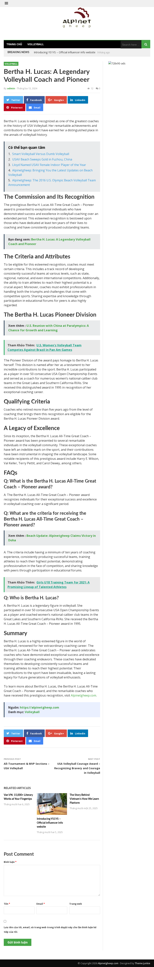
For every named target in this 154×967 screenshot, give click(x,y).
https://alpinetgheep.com (39, 707)
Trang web (75, 903)
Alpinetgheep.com (83, 695)
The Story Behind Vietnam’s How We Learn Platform (65, 52)
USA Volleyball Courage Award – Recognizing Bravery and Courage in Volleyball (77, 768)
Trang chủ (14, 44)
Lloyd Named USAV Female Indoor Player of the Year (49, 165)
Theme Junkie (142, 963)
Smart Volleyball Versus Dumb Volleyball (40, 154)
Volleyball (35, 44)
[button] (6, 3)
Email (40, 903)
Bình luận (10, 862)
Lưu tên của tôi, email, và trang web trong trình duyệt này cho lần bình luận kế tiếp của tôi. (50, 929)
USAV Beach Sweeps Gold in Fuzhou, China (42, 159)
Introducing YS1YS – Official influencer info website (50, 823)
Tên (7, 903)
